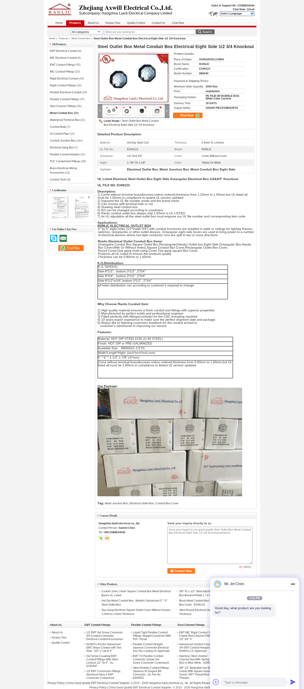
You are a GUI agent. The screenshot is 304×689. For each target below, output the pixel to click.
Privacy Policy (56, 683)
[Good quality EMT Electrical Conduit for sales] (59, 219)
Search (207, 32)
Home (59, 22)
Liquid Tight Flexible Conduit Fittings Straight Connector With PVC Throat (152, 636)
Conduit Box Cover (167, 503)
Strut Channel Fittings (63, 106)
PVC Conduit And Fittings (65, 161)
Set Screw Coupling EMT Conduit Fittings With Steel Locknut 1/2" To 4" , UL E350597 (102, 661)
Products (75, 22)
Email (250, 9)
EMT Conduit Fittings (62, 64)
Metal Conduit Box (80, 38)
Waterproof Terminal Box (65, 120)
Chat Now (239, 9)
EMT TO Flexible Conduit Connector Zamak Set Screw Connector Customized (151, 659)
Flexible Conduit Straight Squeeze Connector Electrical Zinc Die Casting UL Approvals (151, 648)
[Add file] (216, 682)
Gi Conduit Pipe (59, 133)
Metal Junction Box (116, 503)
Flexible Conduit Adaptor (65, 154)
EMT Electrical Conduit (63, 51)
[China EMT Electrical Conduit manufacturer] (63, 9)
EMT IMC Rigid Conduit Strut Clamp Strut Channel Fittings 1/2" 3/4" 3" (196, 636)
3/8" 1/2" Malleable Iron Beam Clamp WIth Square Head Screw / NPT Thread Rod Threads (197, 672)
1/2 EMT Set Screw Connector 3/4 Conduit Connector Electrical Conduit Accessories (104, 636)
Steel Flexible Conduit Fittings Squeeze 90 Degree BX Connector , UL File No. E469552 (151, 672)
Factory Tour (112, 22)
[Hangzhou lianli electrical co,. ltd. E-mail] (107, 538)
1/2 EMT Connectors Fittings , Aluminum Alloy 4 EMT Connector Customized (104, 674)
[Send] (292, 682)
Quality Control (136, 22)
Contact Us (158, 22)
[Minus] (293, 584)
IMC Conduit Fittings (62, 71)
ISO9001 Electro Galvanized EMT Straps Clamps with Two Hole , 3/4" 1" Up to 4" (104, 648)
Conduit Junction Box (63, 140)
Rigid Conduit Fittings (63, 85)
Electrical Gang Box (62, 147)
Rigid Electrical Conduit (64, 78)
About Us (93, 22)
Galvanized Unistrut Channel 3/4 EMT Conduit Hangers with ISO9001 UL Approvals (197, 648)
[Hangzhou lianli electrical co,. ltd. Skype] (101, 538)
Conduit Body (58, 126)
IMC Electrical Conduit (63, 57)
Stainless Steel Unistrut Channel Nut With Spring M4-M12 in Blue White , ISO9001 (197, 659)
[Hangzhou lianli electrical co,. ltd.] (252, 14)
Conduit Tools (58, 179)
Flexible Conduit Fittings (64, 99)
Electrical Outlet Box (142, 503)
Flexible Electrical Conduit (65, 92)
